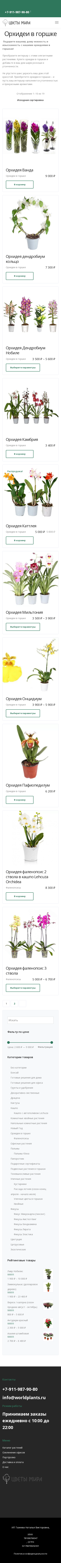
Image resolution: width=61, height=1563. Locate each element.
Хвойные (18, 1203)
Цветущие (16, 1239)
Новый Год (17, 1128)
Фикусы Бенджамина (25, 1224)
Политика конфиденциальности (30, 1553)
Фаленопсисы (13, 887)
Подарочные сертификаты (25, 1163)
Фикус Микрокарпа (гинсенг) (29, 1214)
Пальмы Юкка (21, 1153)
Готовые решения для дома (26, 1077)
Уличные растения (21, 1178)
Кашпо (14, 1108)
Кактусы (15, 1102)
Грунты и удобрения (22, 1087)
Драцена (15, 1097)
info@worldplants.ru (24, 1397)
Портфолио (8, 1457)
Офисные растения (21, 1143)
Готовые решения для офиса (27, 1082)
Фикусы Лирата (22, 1229)
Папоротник (17, 1158)
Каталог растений (12, 1447)
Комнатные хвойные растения (27, 1118)
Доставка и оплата (13, 1462)
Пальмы (15, 1148)
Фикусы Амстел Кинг (25, 1219)
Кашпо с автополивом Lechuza (31, 1113)
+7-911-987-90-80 (17, 12)
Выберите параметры (23, 367)
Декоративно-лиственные (25, 1092)
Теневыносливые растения (26, 1173)
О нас (5, 1467)
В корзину (20, 184)
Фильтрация (45, 1046)
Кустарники (20, 1184)
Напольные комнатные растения (29, 1123)
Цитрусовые (17, 1244)
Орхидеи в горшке (16, 175)
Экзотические (18, 1249)
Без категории (19, 1067)
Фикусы (15, 1209)
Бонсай (15, 1072)
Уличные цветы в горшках (28, 1198)
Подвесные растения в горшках (28, 1168)
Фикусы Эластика (23, 1234)
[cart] (51, 22)
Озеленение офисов (13, 1452)
